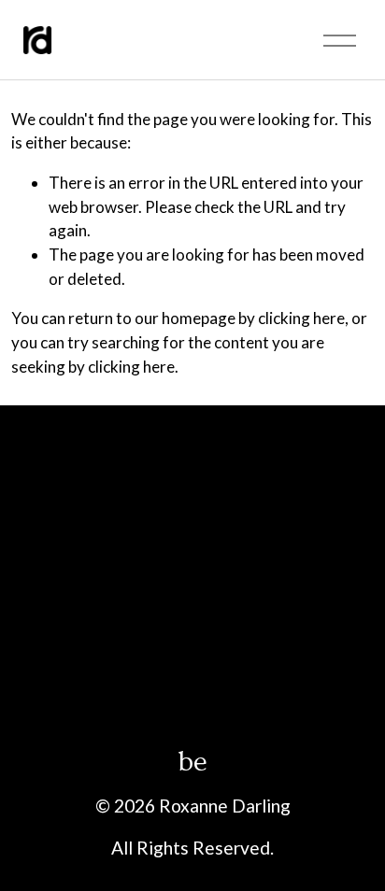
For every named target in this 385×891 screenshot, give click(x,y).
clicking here (301, 318)
